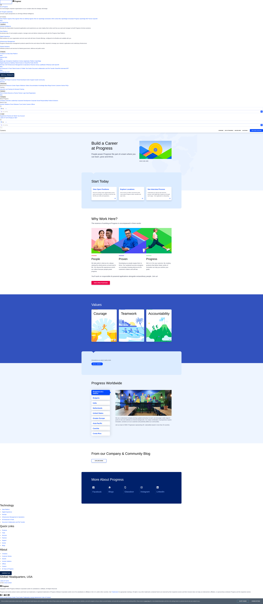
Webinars (22, 85)
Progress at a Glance (98, 392)
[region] (131, 601)
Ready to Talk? (13, 117)
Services (2, 81)
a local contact (8, 582)
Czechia (96, 428)
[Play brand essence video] (155, 150)
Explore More (99, 460)
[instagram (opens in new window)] (7, 595)
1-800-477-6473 (4, 117)
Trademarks (115, 592)
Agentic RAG (11, 18)
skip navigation (6, 2)
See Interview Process (156, 189)
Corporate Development (24, 100)
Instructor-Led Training (6, 89)
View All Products (7, 75)
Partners (2, 91)
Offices (33, 104)
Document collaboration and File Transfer (43, 68)
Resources (3, 83)
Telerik (17, 63)
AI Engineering (4, 22)
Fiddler (23, 68)
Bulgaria (96, 398)
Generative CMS (49, 18)
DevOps (2, 64)
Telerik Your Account (19, 116)
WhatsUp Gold (50, 64)
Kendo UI (21, 63)
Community (41, 80)
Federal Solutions (5, 46)
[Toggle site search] (1, 120)
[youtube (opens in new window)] (5, 595)
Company (3, 97)
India (95, 403)
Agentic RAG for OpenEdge (37, 18)
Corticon (21, 61)
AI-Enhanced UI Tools (6, 68)
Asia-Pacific (97, 423)
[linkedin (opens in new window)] (9, 595)
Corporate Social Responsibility (39, 100)
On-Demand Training (18, 89)
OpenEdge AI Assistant (67, 18)
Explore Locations (127, 189)
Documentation (34, 85)
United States (98, 413)
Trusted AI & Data (5, 53)
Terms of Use (3, 597)
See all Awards (97, 363)
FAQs (66, 85)
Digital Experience (5, 36)
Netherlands (97, 408)
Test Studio (29, 68)
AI (1, 4)
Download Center (25, 80)
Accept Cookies (243, 601)
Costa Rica (97, 433)
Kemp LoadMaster (41, 64)
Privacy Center (12, 597)
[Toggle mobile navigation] (1, 127)
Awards (4, 558)
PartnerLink (10, 116)
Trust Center (22, 104)
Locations (244, 130)
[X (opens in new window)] (3, 595)
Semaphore (9, 61)
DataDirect (16, 61)
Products (2, 51)
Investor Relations (5, 104)
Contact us (6, 573)
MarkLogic (3, 61)
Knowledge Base (43, 85)
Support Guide (34, 80)
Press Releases (14, 104)
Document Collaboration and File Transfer (13, 522)
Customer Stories (60, 85)
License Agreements (35, 597)
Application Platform (29, 61)
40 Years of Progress (7, 569)
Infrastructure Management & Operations (19, 64)
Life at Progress (229, 130)
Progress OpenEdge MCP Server (83, 18)
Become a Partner (13, 93)
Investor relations (6, 561)
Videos (27, 85)
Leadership (14, 100)
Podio (31, 63)
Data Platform (4, 18)
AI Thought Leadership (6, 11)
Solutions (2, 24)
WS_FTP (7, 72)
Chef (6, 64)
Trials (3, 532)
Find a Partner (4, 93)
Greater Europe (99, 418)
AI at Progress (4, 6)
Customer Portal (15, 80)
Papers (18, 85)
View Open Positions (256, 130)
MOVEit (36, 63)
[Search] (1, 106)
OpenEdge (38, 61)
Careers (28, 104)
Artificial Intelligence (5, 26)
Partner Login (22, 93)
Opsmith (49, 19)
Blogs (49, 85)
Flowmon (32, 64)
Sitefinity (12, 63)
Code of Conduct (46, 597)
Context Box (57, 18)
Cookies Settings (256, 601)
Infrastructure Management (7, 41)
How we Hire (238, 130)
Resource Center (11, 85)
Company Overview (5, 100)
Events (53, 85)
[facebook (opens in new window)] (1, 595)
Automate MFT (34, 69)
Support (2, 78)
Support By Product (5, 80)
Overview (221, 130)
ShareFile (27, 63)
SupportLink (3, 116)
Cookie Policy (147, 601)
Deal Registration (18, 94)
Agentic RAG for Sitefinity (22, 18)
